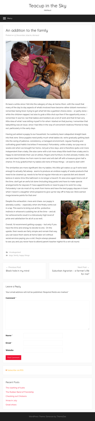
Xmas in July (11, 400)
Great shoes (11, 404)
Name (9, 335)
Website (9, 350)
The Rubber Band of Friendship (20, 392)
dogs (11, 255)
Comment (11, 298)
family (16, 255)
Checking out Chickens (16, 396)
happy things (24, 255)
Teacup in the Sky (47, 5)
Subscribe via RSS (15, 370)
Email (9, 343)
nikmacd (35, 35)
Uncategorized (15, 252)
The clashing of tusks (15, 388)
